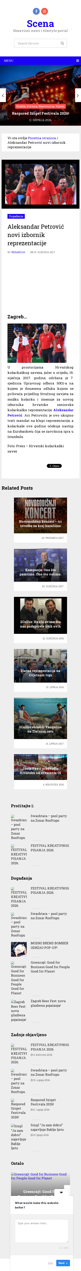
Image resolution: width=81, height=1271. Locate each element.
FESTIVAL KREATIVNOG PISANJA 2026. (50, 847)
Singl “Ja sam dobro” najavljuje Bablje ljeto (47, 1127)
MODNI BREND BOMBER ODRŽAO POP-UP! (49, 945)
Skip (50, 1263)
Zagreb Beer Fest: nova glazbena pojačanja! (48, 1003)
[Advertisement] (40, 284)
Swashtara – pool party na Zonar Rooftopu (49, 818)
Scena (40, 23)
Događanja (16, 216)
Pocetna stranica (42, 138)
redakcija (18, 252)
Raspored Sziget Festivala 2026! (43, 1102)
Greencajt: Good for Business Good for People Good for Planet (50, 966)
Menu (8, 60)
